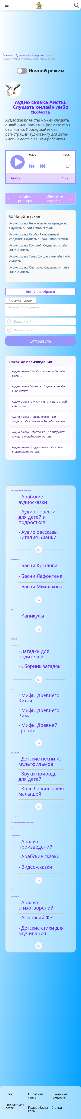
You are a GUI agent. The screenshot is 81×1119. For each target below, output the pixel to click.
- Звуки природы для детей (38, 776)
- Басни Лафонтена (40, 576)
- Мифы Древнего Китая (38, 698)
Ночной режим (46, 70)
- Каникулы (31, 616)
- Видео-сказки (35, 867)
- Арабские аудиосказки (32, 499)
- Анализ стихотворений (36, 905)
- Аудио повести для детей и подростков (36, 517)
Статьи (56, 1108)
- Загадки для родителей (33, 654)
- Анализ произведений (35, 844)
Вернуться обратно (40, 292)
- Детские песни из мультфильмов (40, 761)
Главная (7, 55)
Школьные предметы (59, 1095)
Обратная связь (35, 1095)
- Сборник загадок (39, 666)
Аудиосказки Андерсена (30, 55)
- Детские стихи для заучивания (41, 930)
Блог (9, 1094)
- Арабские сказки (39, 856)
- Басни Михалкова (40, 587)
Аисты (16, 178)
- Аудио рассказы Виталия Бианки (38, 534)
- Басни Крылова (37, 566)
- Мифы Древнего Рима (38, 713)
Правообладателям (39, 1109)
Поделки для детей (15, 1106)
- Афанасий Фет (36, 918)
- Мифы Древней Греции (37, 728)
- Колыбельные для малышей (41, 791)
